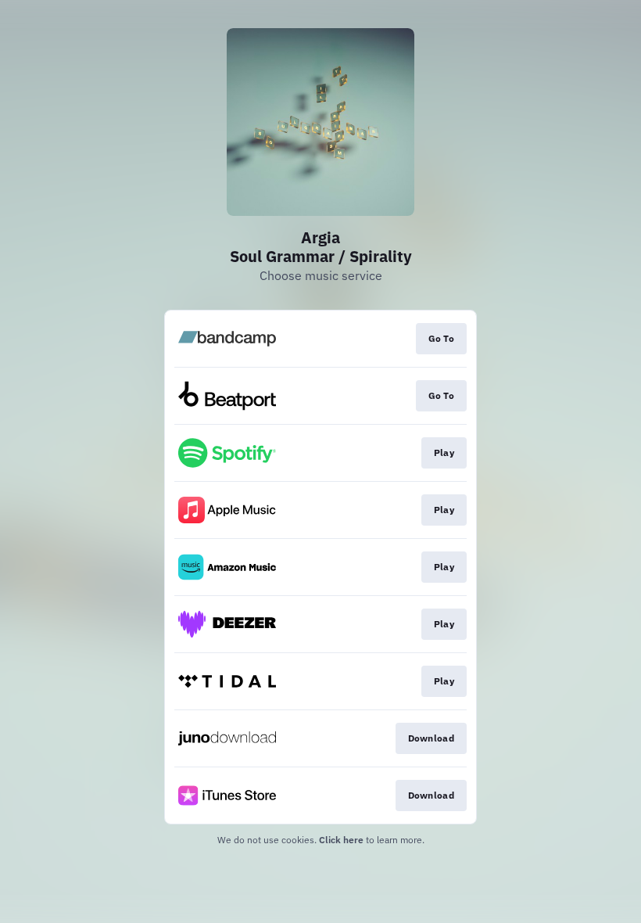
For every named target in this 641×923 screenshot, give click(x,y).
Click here (341, 840)
